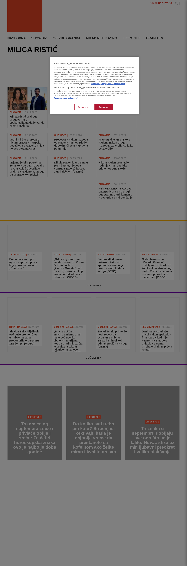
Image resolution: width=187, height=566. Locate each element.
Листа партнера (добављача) (66, 98)
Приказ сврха (84, 107)
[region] (94, 85)
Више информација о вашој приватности (108, 84)
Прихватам (104, 107)
